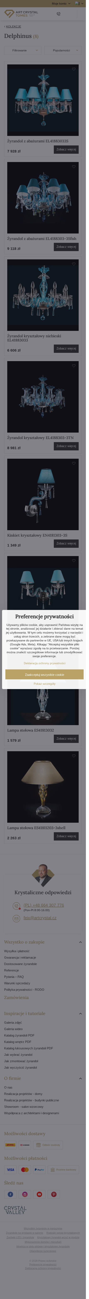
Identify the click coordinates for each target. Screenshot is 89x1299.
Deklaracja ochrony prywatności (44, 663)
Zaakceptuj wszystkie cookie (44, 674)
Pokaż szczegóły (44, 683)
